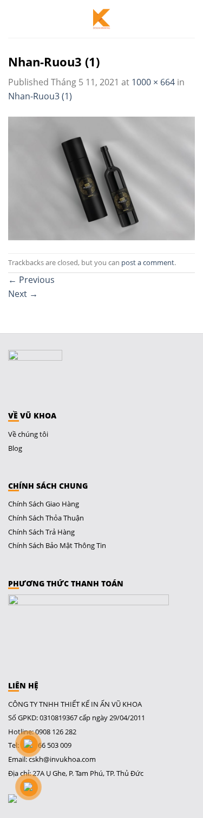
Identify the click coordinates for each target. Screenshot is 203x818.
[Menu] (15, 19)
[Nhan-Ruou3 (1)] (101, 177)
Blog (15, 448)
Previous (31, 280)
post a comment (147, 262)
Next (23, 294)
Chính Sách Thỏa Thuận (46, 518)
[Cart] (189, 19)
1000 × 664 (153, 82)
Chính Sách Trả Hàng (41, 532)
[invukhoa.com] (102, 19)
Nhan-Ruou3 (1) (40, 96)
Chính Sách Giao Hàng (43, 504)
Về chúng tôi (28, 434)
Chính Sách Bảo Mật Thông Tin (57, 545)
